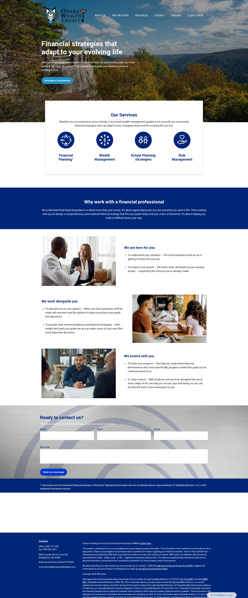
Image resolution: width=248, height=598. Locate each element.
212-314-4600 (186, 579)
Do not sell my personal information (151, 569)
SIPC (85, 582)
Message (45, 447)
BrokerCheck (145, 543)
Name (43, 429)
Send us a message (53, 472)
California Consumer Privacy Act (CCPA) (175, 566)
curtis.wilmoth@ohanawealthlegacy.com (57, 567)
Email (99, 429)
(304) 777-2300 (52, 546)
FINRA (205, 579)
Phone (157, 429)
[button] (100, 15)
